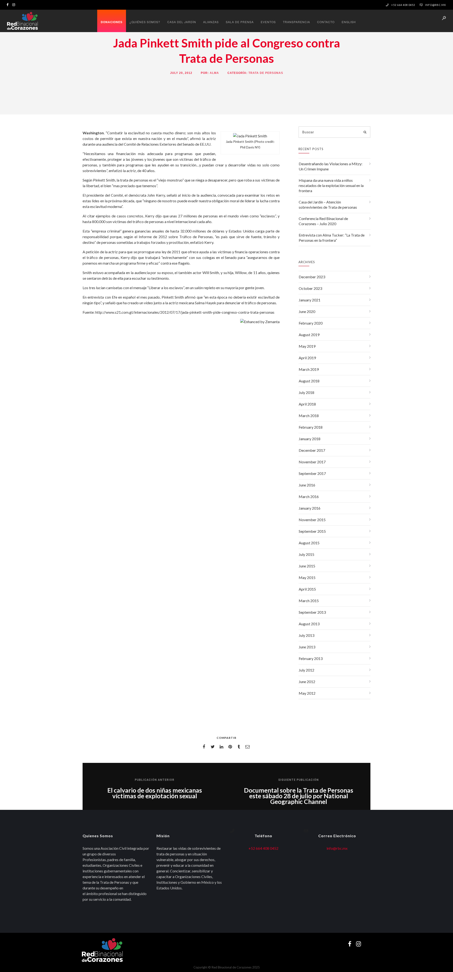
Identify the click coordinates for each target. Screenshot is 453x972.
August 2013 (309, 623)
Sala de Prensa (240, 22)
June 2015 (307, 566)
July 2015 (306, 554)
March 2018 (309, 415)
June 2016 (307, 485)
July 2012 (306, 670)
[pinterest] (230, 746)
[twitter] (213, 746)
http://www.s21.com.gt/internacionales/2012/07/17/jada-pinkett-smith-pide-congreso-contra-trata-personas (184, 312)
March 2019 (309, 369)
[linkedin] (222, 746)
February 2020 (311, 323)
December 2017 (312, 450)
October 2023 (310, 288)
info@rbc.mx (435, 4)
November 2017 (312, 462)
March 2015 (309, 600)
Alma (214, 73)
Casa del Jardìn (181, 22)
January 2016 (309, 508)
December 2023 (312, 277)
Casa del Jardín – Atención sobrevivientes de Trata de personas (328, 204)
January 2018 (309, 438)
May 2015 (307, 577)
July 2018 (306, 392)
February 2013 (311, 658)
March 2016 (309, 496)
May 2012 (307, 693)
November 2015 (312, 519)
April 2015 (307, 589)
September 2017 (312, 473)
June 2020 (307, 311)
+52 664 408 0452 (263, 848)
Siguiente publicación (298, 780)
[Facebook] (9, 4)
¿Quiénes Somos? (145, 22)
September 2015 (312, 531)
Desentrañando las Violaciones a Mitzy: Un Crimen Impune (330, 166)
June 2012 (307, 681)
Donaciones (111, 22)
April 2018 (307, 404)
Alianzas (211, 22)
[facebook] (204, 746)
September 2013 (312, 612)
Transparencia (296, 22)
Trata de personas (265, 73)
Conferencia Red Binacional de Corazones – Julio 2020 (323, 221)
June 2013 (307, 647)
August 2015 (309, 543)
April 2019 (307, 357)
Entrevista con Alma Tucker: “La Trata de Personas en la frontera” (332, 237)
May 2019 (307, 346)
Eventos (268, 22)
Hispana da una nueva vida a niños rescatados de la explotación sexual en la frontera (331, 185)
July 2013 (306, 635)
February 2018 (311, 427)
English (349, 22)
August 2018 (309, 381)
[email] (248, 746)
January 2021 (309, 300)
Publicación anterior (154, 780)
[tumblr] (239, 746)
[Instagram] (14, 4)
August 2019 (309, 334)
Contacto (326, 22)
